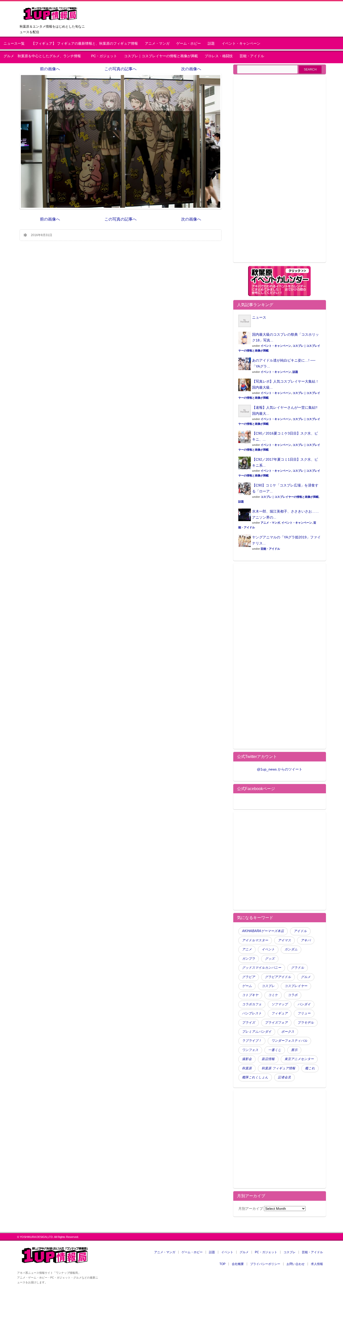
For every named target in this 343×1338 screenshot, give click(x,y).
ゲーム (247, 986)
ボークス (287, 1031)
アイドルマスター (255, 940)
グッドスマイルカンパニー (261, 967)
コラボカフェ (252, 1004)
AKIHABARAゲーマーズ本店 (263, 931)
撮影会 (247, 1059)
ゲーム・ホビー (188, 43)
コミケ (273, 995)
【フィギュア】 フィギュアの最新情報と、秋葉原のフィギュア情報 (84, 43)
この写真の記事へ (120, 69)
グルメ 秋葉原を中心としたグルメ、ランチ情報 (44, 56)
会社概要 (238, 1263)
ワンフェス (250, 1050)
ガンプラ (248, 958)
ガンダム (291, 949)
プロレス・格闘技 (219, 56)
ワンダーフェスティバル (289, 1040)
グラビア (248, 977)
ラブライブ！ (252, 1040)
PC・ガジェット (104, 56)
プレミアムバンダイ (256, 1031)
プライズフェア (276, 1022)
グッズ (270, 958)
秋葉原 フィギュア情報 (278, 1068)
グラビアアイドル (278, 977)
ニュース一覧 (14, 43)
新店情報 (268, 1059)
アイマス (284, 940)
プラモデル (306, 1022)
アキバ (306, 940)
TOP (222, 1263)
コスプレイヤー (295, 986)
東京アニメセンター (299, 1059)
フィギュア (279, 1013)
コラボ (293, 995)
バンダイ (304, 1004)
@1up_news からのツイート (279, 769)
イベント (268, 949)
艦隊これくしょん (255, 1077)
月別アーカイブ (250, 1209)
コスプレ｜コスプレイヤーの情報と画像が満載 (161, 56)
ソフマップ (279, 1004)
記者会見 (284, 1077)
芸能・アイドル (252, 56)
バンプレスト (252, 1013)
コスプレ (268, 986)
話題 (211, 43)
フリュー (304, 1013)
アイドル (300, 931)
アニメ (247, 949)
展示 (294, 1050)
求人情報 (317, 1263)
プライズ (248, 1022)
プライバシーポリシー (265, 1263)
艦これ (310, 1068)
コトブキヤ (250, 995)
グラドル (297, 967)
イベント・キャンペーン (241, 43)
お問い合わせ (296, 1263)
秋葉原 (247, 1068)
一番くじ (274, 1050)
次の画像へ (191, 69)
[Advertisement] (279, 172)
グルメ (306, 977)
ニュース (259, 317)
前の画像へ (50, 69)
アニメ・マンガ (157, 43)
